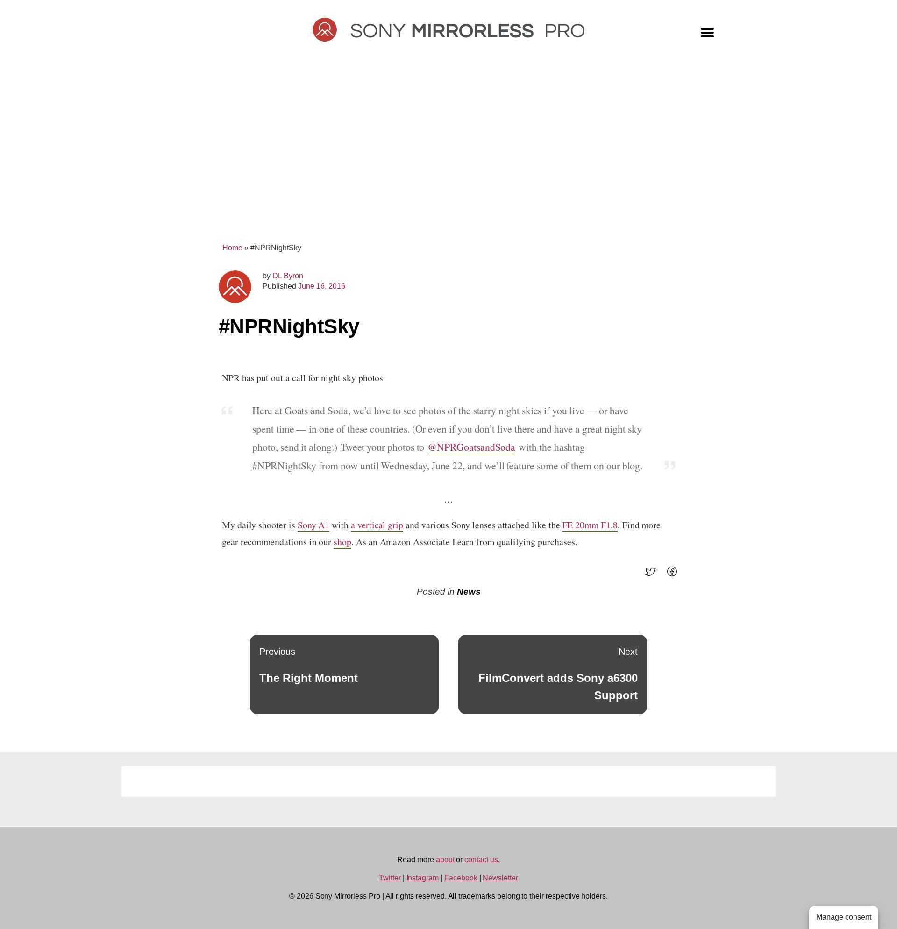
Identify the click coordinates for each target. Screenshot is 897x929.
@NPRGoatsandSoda (471, 447)
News (469, 591)
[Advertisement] (448, 155)
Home (232, 248)
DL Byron (287, 276)
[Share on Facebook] (674, 574)
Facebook (460, 878)
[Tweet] (653, 574)
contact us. (481, 860)
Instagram (422, 878)
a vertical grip (377, 524)
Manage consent (843, 917)
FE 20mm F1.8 (590, 524)
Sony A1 (314, 524)
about (446, 860)
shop (342, 541)
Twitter (390, 878)
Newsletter (500, 878)
